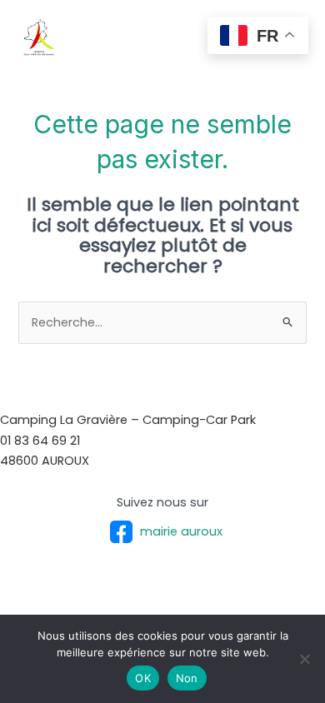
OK (143, 678)
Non (187, 678)
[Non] (304, 659)
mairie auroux (181, 531)
